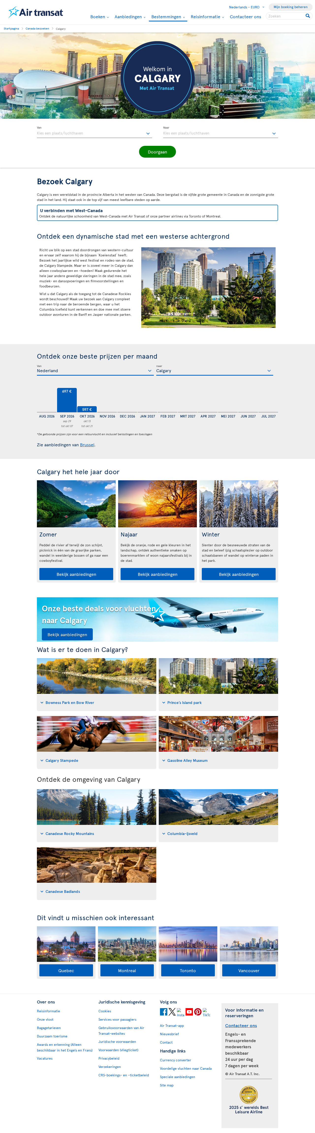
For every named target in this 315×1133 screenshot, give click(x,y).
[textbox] (94, 132)
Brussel (87, 444)
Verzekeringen (109, 1066)
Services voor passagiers (117, 1019)
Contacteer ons (245, 16)
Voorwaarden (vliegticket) (118, 1050)
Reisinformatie (204, 16)
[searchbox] (289, 16)
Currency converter (175, 1060)
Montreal (127, 970)
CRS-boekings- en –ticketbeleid (123, 1075)
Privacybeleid (108, 1058)
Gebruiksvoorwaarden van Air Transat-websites (121, 1030)
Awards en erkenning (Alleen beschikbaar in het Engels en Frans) (65, 1047)
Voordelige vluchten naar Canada (186, 1068)
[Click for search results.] (308, 16)
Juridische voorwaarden (117, 1041)
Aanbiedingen (127, 16)
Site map (166, 1085)
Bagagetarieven (49, 1027)
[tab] (96, 684)
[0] (47, 400)
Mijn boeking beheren (291, 6)
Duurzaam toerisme (52, 1036)
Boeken (97, 16)
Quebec (66, 970)
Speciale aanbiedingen (177, 1076)
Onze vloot (45, 1019)
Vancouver (248, 970)
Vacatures (44, 1058)
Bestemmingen (165, 16)
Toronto (188, 970)
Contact (166, 1042)
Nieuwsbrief (169, 1034)
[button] (157, 152)
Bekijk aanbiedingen (76, 574)
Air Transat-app (172, 1025)
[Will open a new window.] (163, 1012)
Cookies (104, 1011)
